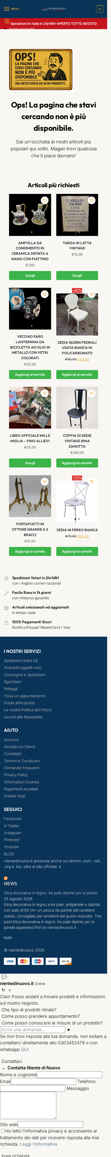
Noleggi (11, 688)
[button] (99, 9)
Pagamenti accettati (21, 789)
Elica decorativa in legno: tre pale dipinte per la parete (51, 893)
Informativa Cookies (21, 782)
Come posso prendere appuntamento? (41, 1016)
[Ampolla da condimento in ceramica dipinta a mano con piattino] (30, 215)
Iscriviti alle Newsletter (23, 717)
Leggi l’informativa (38, 1144)
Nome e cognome (18, 1074)
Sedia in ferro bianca (77, 530)
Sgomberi (12, 681)
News (10, 884)
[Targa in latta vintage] (77, 215)
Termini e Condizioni (22, 761)
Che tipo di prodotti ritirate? (29, 1009)
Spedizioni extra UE (21, 660)
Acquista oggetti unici (23, 667)
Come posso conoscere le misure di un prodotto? (52, 1022)
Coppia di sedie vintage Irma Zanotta (77, 440)
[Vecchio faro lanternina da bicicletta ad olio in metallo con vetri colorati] (30, 309)
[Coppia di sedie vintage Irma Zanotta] (77, 408)
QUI (25, 1049)
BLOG (9, 854)
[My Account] (7, 22)
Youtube (11, 846)
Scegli (30, 275)
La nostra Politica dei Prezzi (28, 710)
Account (11, 739)
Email (5, 1081)
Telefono (86, 1081)
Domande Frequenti (21, 768)
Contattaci (12, 753)
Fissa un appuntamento (25, 696)
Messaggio (78, 1088)
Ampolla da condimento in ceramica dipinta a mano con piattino (30, 251)
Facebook (13, 818)
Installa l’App (15, 796)
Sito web (9, 1124)
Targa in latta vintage (77, 246)
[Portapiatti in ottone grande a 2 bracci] (30, 496)
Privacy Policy (16, 775)
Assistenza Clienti (19, 746)
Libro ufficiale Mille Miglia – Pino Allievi (30, 438)
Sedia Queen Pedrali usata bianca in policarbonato (77, 347)
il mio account (21, 28)
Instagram (12, 833)
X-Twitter (11, 826)
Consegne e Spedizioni (24, 674)
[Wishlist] (45, 200)
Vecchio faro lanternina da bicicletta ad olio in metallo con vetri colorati (30, 347)
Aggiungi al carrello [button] (30, 374)
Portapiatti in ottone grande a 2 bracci (30, 529)
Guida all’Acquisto (19, 703)
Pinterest (11, 840)
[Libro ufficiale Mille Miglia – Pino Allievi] (30, 408)
